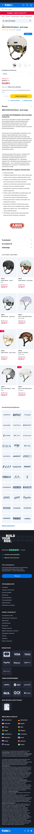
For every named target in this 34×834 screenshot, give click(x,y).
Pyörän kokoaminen (7, 641)
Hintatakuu (5, 638)
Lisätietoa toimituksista (13, 791)
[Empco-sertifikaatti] (7, 707)
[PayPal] (7, 663)
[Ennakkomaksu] (7, 671)
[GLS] (7, 693)
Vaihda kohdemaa (6, 765)
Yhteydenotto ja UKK (7, 615)
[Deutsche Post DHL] (7, 685)
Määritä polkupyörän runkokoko (10, 630)
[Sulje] (30, 20)
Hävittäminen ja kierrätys (8, 605)
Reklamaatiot (5, 620)
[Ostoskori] (31, 5)
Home (3, 16)
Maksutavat (5, 625)
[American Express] (27, 654)
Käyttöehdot (5, 595)
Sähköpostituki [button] (28, 100)
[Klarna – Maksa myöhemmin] (17, 663)
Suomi (3, 92)
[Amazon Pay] (27, 663)
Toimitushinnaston (6, 752)
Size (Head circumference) (9, 70)
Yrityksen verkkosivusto (8, 590)
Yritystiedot (5, 587)
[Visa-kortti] (17, 654)
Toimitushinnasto (6, 623)
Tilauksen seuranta (7, 628)
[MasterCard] (7, 654)
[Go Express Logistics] (17, 693)
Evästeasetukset (6, 602)
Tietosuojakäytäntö (7, 600)
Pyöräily (8, 16)
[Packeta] (27, 693)
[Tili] (27, 5)
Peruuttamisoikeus (6, 597)
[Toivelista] (23, 5)
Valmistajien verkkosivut (8, 633)
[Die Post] (27, 685)
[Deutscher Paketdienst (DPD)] (17, 685)
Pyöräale (10, 13)
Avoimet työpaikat (6, 592)
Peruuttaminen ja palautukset (9, 618)
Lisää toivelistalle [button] (15, 100)
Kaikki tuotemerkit (8, 526)
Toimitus (4, 636)
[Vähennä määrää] (3, 96)
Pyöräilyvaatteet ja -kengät (17, 16)
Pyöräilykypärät (28, 16)
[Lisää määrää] (7, 96)
